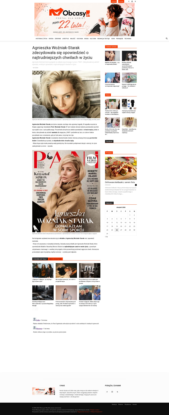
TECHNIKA (127, 38)
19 (117, 226)
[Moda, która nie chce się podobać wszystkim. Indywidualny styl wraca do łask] (112, 122)
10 (107, 222)
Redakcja (114, 404)
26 (117, 230)
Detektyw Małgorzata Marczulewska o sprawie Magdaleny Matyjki (42, 303)
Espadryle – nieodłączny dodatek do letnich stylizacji (129, 130)
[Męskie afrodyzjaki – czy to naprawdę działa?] (112, 56)
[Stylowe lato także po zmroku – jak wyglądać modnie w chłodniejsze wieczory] (112, 104)
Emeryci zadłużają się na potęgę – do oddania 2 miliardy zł (129, 86)
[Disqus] (66, 341)
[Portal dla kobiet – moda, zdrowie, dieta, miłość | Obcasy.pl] (84, 19)
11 (112, 222)
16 (134, 222)
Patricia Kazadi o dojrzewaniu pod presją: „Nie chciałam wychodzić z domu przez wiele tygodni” (66, 303)
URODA (51, 38)
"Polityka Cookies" (95, 410)
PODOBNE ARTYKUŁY (40, 259)
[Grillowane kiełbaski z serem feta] (121, 168)
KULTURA (93, 38)
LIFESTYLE (65, 38)
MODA (86, 38)
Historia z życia (41, 38)
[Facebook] (128, 1)
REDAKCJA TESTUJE (103, 38)
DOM (113, 38)
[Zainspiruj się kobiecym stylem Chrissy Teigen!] (129, 104)
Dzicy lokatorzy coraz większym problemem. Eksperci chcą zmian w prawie (89, 281)
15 (130, 222)
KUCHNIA (80, 38)
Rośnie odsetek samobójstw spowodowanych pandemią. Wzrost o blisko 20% (128, 66)
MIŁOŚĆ (72, 38)
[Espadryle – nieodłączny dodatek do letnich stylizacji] (129, 122)
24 (107, 230)
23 (134, 226)
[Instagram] (132, 1)
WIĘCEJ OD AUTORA (55, 259)
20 (121, 226)
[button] (166, 39)
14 (125, 222)
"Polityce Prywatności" (96, 412)
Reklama (120, 404)
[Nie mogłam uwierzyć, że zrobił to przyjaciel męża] (66, 270)
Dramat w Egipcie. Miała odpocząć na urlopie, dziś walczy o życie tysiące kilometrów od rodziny (89, 303)
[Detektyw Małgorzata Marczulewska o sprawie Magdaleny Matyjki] (43, 292)
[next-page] (36, 309)
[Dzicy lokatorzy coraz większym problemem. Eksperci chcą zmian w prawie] (89, 270)
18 (112, 226)
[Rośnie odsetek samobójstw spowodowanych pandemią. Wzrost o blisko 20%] (129, 56)
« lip (106, 237)
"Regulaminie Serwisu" (83, 412)
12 (117, 222)
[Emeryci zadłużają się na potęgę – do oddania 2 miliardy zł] (129, 78)
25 (112, 230)
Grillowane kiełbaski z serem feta (120, 182)
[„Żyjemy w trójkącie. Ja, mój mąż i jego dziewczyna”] (43, 270)
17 (107, 226)
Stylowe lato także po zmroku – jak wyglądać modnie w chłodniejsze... (112, 112)
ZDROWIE (58, 38)
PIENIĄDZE (119, 38)
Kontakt (135, 404)
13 (121, 222)
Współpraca (128, 404)
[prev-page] (33, 309)
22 (130, 226)
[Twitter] (135, 1)
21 (125, 226)
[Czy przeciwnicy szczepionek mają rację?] (112, 78)
